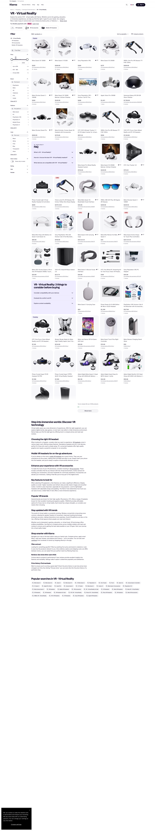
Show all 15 (13, 128)
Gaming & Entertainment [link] (28, 9)
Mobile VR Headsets (17, 45)
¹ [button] (39, 67)
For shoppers (13, 1)
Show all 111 (13, 101)
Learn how (35, 24)
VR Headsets (15, 40)
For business (21, 1)
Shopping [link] (18, 9)
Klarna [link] (12, 9)
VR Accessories (16, 43)
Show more (63, 21)
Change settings (16, 824)
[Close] (29, 810)
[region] (16, 819)
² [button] (133, 102)
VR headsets (76, 442)
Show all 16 (13, 154)
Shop (33, 4)
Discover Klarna (26, 4)
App (38, 4)
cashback (34, 540)
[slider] (12, 59)
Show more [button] (88, 411)
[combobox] (122, 34)
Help (42, 4)
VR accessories (74, 469)
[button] (132, 5)
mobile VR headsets (55, 456)
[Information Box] (41, 34)
